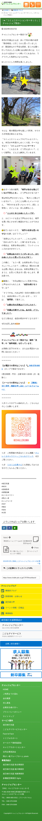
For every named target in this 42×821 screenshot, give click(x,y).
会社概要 (6, 698)
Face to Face (8, 734)
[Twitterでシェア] (4, 528)
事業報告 (9, 613)
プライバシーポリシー (12, 712)
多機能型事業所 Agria (12, 778)
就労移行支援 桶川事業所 (13, 769)
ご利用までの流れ (10, 694)
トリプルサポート (10, 738)
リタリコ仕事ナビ (14, 465)
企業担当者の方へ (10, 707)
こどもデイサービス (12, 634)
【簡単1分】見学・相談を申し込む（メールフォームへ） (20, 386)
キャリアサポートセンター (14, 747)
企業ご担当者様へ (12, 644)
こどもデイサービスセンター (15, 729)
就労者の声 (10, 602)
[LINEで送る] (14, 528)
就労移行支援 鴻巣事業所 (13, 774)
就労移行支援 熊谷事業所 (13, 765)
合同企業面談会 (9, 752)
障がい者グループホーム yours (15, 756)
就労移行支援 (8, 725)
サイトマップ (8, 716)
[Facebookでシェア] (9, 528)
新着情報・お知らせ (13, 596)
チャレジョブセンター (12, 626)
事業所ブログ (18, 10)
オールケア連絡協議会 (12, 743)
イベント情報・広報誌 (14, 608)
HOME (6, 10)
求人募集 (6, 703)
